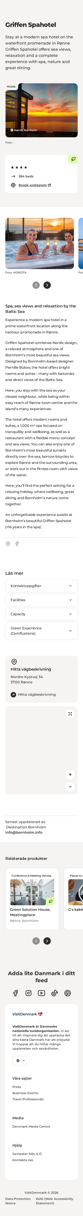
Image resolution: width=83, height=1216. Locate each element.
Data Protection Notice (18, 1201)
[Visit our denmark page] (15, 993)
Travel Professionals (28, 1099)
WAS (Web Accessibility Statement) (54, 1201)
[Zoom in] (70, 774)
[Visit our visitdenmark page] (41, 993)
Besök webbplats (33, 185)
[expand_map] (70, 714)
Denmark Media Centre (31, 1127)
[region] (41, 750)
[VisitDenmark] (27, 1014)
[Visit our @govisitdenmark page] (54, 993)
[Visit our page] (28, 993)
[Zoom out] (70, 787)
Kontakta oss (22, 1160)
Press (16, 1087)
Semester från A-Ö (27, 1154)
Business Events (25, 1093)
